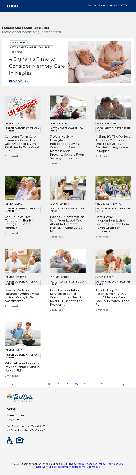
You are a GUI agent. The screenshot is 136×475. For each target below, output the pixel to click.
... (40, 384)
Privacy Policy (75, 463)
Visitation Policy (95, 463)
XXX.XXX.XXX (121, 5)
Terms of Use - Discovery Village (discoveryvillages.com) (80, 465)
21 (85, 384)
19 (67, 384)
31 (102, 384)
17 (49, 384)
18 (58, 384)
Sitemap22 (93, 466)
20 (76, 384)
